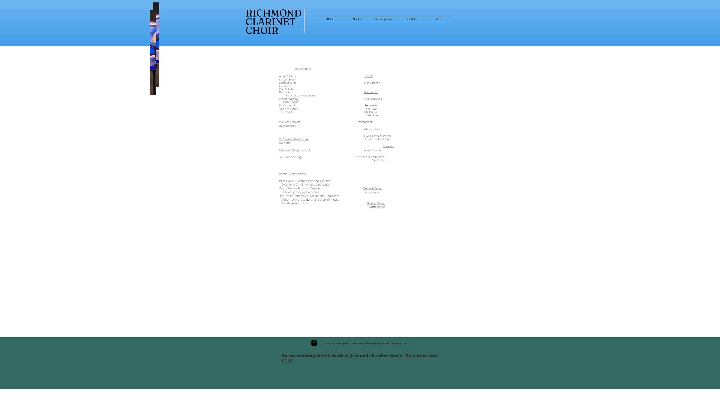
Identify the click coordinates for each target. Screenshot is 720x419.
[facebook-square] (314, 343)
